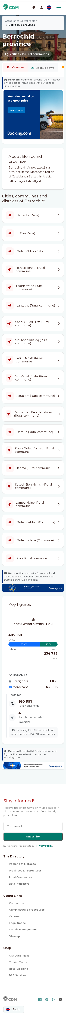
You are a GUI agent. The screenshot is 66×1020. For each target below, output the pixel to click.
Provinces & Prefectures (25, 870)
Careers (14, 916)
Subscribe (33, 836)
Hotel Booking (18, 968)
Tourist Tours (18, 962)
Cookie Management (23, 929)
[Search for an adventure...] (33, 7)
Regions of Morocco (22, 864)
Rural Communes (20, 877)
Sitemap (14, 936)
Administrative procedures (27, 909)
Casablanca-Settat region (21, 20)
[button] (41, 7)
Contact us (16, 903)
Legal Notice (17, 923)
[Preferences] (49, 7)
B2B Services (17, 975)
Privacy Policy (44, 845)
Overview (18, 67)
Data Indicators (19, 883)
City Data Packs (19, 955)
